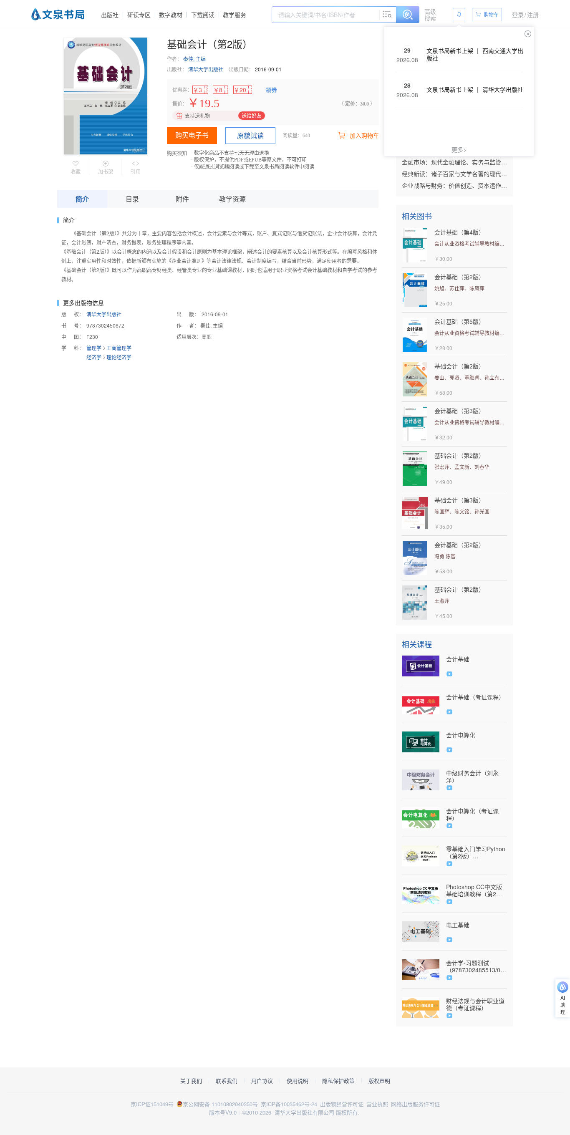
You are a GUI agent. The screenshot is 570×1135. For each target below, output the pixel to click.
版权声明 (379, 1081)
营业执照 (377, 1104)
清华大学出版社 (205, 69)
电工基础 (457, 924)
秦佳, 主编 (194, 58)
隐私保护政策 (338, 1081)
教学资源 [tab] (232, 199)
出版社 (110, 14)
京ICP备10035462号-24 (289, 1104)
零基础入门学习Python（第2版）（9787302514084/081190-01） (476, 852)
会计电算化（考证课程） (472, 814)
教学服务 (234, 14)
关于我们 (191, 1081)
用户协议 (262, 1081)
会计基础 (457, 659)
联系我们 (226, 1081)
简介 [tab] (82, 199)
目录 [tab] (132, 199)
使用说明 (297, 1081)
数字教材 (170, 14)
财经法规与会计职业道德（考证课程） (475, 1004)
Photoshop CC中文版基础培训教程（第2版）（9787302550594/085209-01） (476, 890)
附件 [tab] (182, 199)
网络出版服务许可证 (415, 1104)
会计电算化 (460, 735)
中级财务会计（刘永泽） (472, 776)
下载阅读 (202, 14)
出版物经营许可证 (341, 1104)
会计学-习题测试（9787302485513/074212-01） (476, 966)
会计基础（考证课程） (475, 697)
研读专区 (139, 14)
